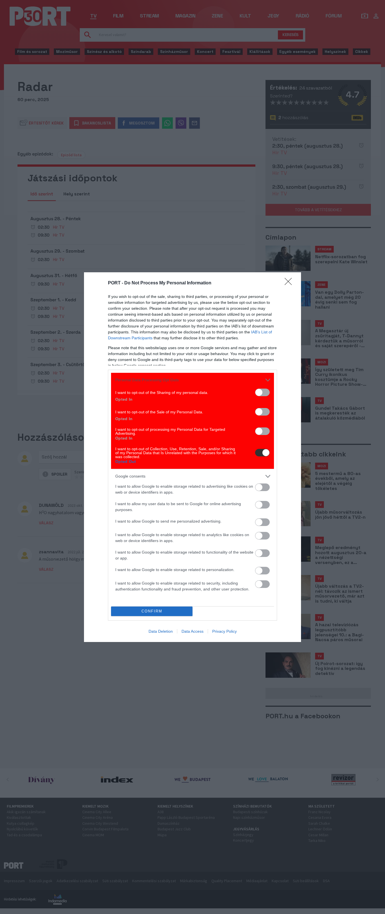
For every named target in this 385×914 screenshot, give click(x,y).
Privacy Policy (224, 631)
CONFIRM (151, 611)
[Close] (290, 283)
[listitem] (192, 380)
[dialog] (192, 457)
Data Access (192, 631)
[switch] (262, 392)
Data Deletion (161, 631)
